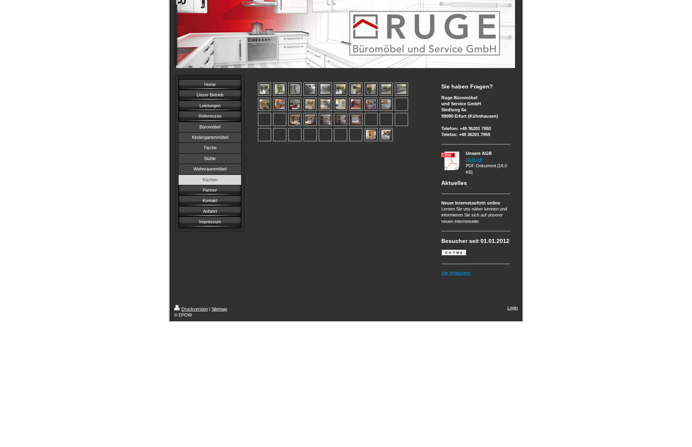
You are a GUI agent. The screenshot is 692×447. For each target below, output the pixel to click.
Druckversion (194, 309)
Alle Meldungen (456, 273)
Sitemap (219, 309)
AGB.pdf (474, 159)
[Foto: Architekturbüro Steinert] (371, 135)
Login (512, 307)
